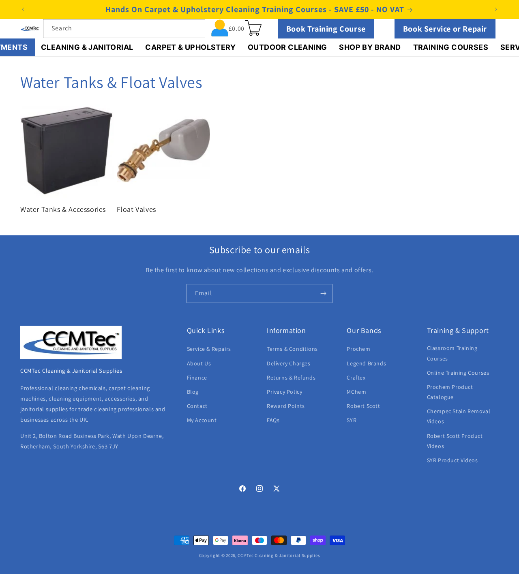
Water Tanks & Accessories (63, 209)
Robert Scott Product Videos (455, 441)
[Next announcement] (496, 9)
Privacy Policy (284, 391)
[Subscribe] (323, 293)
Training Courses (450, 47)
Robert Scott (363, 406)
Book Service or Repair (445, 28)
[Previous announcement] (23, 9)
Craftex (356, 377)
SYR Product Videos (452, 460)
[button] (253, 28)
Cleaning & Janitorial (87, 47)
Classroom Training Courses (452, 353)
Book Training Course (326, 28)
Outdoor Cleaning (287, 47)
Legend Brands (366, 363)
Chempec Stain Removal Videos (459, 416)
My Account (202, 420)
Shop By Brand (370, 47)
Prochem (358, 349)
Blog (193, 391)
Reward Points (286, 406)
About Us (199, 363)
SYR (351, 420)
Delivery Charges (289, 363)
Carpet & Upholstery (190, 47)
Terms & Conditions (292, 349)
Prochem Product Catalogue (450, 392)
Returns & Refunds (291, 377)
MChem (356, 391)
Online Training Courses (458, 372)
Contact (197, 406)
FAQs (273, 420)
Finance (197, 377)
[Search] (196, 28)
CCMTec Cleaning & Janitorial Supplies (279, 555)
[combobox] (124, 28)
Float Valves (136, 209)
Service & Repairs (209, 349)
